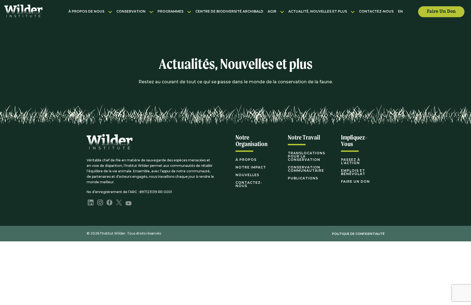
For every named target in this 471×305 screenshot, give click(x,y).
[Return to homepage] (23, 11)
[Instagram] (100, 203)
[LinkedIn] (90, 203)
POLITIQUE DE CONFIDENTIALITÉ (358, 234)
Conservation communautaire (153, 24)
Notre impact (90, 24)
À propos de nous (86, 11)
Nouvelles (247, 175)
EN (400, 11)
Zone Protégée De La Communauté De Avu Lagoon (212, 24)
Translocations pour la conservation (306, 156)
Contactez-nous (376, 11)
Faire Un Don (355, 181)
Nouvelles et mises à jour (321, 24)
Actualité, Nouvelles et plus (317, 11)
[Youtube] (128, 203)
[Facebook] (109, 203)
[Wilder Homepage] (110, 146)
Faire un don (441, 11)
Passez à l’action (350, 161)
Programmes (170, 11)
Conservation (131, 11)
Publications (303, 178)
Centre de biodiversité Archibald (229, 11)
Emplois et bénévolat (353, 172)
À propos (245, 160)
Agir (272, 11)
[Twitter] (119, 203)
